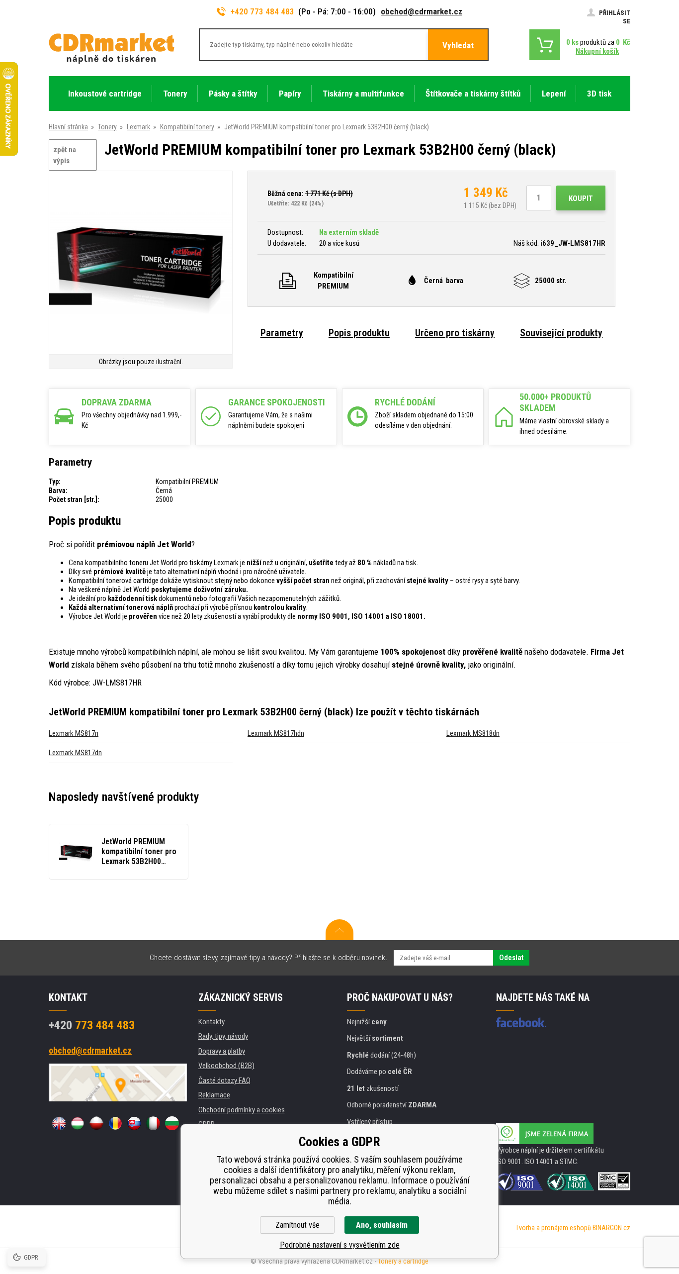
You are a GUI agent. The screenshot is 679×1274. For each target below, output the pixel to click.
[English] (59, 1123)
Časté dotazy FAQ (224, 1080)
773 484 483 (92, 1025)
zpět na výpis (64, 155)
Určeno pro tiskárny (455, 333)
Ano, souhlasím (382, 1225)
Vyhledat (458, 45)
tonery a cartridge (403, 1261)
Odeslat (511, 957)
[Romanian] (115, 1123)
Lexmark (138, 127)
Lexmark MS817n (73, 733)
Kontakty (211, 1021)
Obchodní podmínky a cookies (241, 1109)
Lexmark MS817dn (75, 752)
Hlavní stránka (68, 127)
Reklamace (214, 1094)
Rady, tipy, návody (223, 1036)
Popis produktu (359, 333)
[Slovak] (134, 1123)
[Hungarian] (78, 1123)
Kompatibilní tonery (187, 127)
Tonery (107, 127)
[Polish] (96, 1123)
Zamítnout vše (297, 1225)
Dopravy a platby (221, 1051)
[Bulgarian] (172, 1123)
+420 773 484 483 (262, 11)
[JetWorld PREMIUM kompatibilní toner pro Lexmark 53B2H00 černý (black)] (140, 263)
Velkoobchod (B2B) (226, 1065)
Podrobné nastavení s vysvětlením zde (340, 1245)
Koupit (581, 198)
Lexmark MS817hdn (276, 733)
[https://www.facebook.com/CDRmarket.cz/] (521, 1022)
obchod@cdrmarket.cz (421, 11)
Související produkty (561, 333)
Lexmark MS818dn (473, 733)
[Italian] (153, 1123)
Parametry (281, 333)
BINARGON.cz (611, 1228)
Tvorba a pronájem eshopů (553, 1228)
